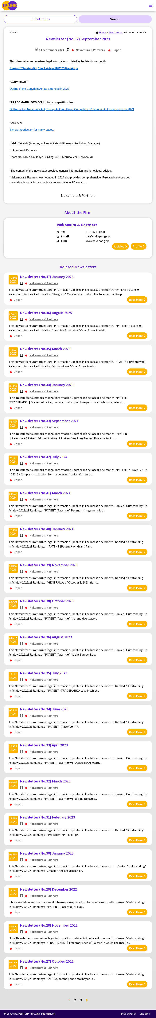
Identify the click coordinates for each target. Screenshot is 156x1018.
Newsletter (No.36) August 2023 (46, 637)
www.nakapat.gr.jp (97, 241)
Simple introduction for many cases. (32, 129)
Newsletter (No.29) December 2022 (48, 889)
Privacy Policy (128, 1013)
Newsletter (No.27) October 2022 (46, 961)
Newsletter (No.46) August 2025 (46, 312)
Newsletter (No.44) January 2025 (46, 384)
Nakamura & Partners (90, 50)
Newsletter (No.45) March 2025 (45, 348)
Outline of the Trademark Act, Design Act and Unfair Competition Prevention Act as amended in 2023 (72, 109)
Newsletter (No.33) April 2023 (44, 745)
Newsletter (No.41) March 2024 (45, 492)
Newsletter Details (135, 32)
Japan (117, 50)
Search (115, 19)
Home (102, 32)
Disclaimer (145, 1013)
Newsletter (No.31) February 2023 (47, 817)
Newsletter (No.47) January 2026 (46, 276)
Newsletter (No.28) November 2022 (48, 925)
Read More (136, 300)
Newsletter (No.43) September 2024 (49, 420)
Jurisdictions (40, 19)
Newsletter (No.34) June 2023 (44, 709)
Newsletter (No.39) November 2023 (48, 564)
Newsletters (116, 32)
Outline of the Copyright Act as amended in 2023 (39, 88)
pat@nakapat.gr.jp (98, 236)
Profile (137, 246)
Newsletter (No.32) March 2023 (45, 781)
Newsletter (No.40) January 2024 (46, 528)
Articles (119, 246)
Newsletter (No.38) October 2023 (46, 601)
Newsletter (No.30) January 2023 (46, 853)
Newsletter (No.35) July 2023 (43, 673)
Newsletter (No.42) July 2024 (43, 456)
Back (15, 32)
